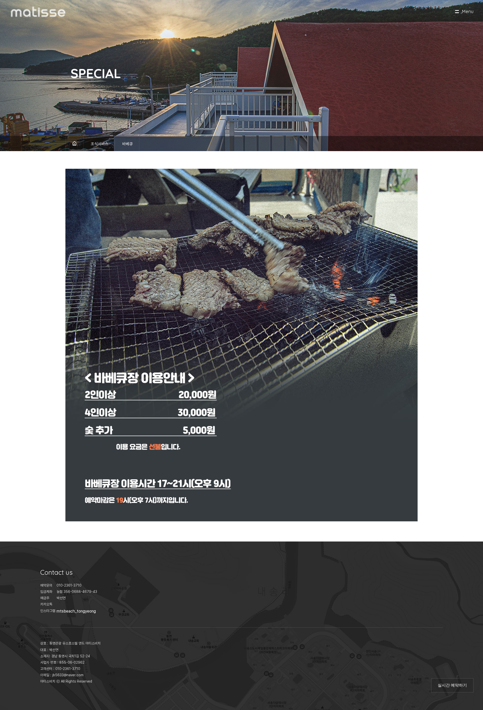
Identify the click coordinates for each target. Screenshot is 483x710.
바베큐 (127, 144)
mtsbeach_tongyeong (76, 611)
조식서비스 (99, 144)
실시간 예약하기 (452, 685)
